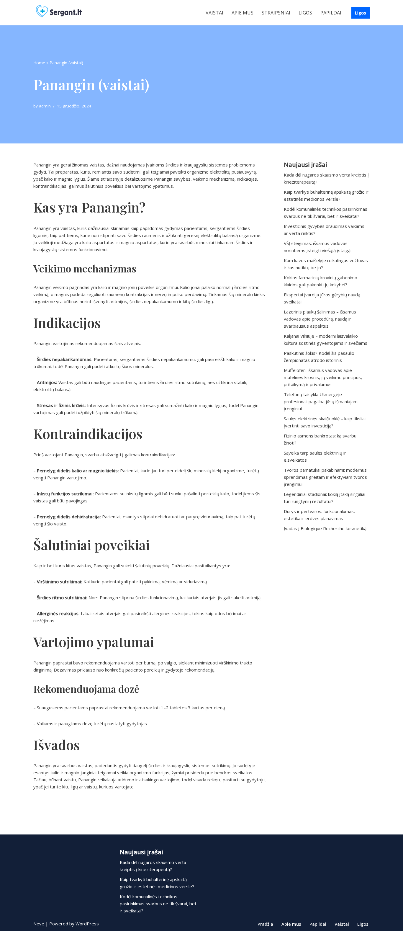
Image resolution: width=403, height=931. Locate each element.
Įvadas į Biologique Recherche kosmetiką (325, 528)
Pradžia (265, 924)
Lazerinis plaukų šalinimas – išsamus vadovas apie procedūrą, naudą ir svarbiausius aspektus (320, 319)
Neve (38, 924)
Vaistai (214, 12)
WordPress (87, 924)
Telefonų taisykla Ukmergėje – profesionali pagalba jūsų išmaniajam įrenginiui (321, 401)
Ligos (305, 12)
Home (39, 63)
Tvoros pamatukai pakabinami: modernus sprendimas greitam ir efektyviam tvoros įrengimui (325, 477)
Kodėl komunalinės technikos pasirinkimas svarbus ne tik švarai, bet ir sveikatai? (158, 904)
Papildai (330, 12)
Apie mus (242, 12)
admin (45, 106)
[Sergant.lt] (64, 12)
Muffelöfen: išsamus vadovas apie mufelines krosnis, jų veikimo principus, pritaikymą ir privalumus (323, 377)
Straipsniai (276, 12)
